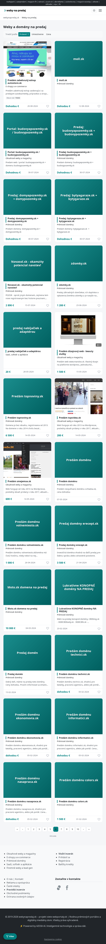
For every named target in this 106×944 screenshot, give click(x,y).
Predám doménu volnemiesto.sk (25, 545)
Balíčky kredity (66, 864)
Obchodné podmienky (18, 893)
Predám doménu (68, 481)
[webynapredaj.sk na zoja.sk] (58, 887)
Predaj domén (15, 674)
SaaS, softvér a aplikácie (17, 354)
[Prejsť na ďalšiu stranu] (83, 829)
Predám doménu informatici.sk (76, 737)
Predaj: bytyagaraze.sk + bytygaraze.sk (72, 220)
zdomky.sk (65, 284)
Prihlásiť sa (64, 857)
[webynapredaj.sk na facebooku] (67, 887)
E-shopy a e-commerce (16, 86)
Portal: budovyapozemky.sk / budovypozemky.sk (24, 153)
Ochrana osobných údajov (20, 896)
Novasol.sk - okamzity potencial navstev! (25, 286)
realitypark (10, 2)
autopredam (21, 2)
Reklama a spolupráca (18, 882)
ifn (60, 4)
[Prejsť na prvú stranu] (17, 829)
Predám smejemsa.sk (19, 481)
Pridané (23, 34)
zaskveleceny (70, 2)
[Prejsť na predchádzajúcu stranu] (22, 829)
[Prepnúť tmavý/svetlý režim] (94, 10)
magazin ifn (32, 2)
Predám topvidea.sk (70, 417)
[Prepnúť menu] (100, 10)
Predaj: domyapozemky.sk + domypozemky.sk (23, 220)
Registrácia (64, 860)
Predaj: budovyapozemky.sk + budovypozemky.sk (75, 153)
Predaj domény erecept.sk (73, 545)
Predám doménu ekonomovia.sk (25, 737)
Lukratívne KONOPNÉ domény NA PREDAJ (77, 610)
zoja (55, 4)
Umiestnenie (37, 34)
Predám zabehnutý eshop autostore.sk (22, 82)
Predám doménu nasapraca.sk (24, 801)
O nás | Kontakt (15, 879)
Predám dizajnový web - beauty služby (76, 352)
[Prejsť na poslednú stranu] (88, 829)
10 (78, 829)
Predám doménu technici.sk (74, 674)
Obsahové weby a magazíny (18, 158)
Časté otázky (13, 886)
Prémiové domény (65, 83)
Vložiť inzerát (66, 853)
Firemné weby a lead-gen (20, 867)
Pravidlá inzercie (16, 889)
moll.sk (63, 80)
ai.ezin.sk (49, 2)
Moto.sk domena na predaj (22, 608)
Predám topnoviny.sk (19, 417)
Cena (48, 34)
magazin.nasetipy (84, 2)
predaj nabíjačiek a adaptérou (24, 351)
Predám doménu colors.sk (73, 801)
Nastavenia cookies (53, 939)
